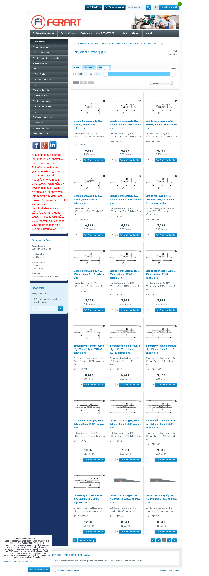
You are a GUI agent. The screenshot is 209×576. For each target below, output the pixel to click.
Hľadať (148, 7)
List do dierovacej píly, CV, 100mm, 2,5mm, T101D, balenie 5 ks (88, 124)
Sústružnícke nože (41, 90)
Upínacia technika (41, 128)
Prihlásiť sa (95, 7)
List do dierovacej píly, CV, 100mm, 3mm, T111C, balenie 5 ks (89, 274)
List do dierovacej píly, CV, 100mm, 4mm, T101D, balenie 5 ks (125, 124)
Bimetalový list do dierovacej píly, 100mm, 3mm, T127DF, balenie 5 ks (161, 424)
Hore (75, 540)
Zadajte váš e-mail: (40, 293)
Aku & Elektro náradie (42, 101)
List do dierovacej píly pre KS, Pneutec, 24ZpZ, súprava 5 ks (161, 499)
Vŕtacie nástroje (40, 63)
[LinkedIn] (53, 148)
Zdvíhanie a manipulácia (43, 117)
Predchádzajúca (153, 540)
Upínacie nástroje (40, 96)
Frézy (35, 85)
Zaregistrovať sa (116, 7)
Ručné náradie (39, 42)
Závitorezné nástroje (42, 79)
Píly (34, 112)
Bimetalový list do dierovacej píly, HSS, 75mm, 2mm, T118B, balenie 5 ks (125, 349)
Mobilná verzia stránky (169, 571)
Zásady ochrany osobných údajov (64, 571)
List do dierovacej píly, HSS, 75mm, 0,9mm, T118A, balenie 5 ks (161, 274)
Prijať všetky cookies (39, 570)
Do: (91, 74)
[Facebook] (36, 148)
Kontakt (149, 33)
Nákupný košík (171, 7)
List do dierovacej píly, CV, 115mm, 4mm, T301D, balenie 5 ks (161, 124)
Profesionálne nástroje (43, 33)
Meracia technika (40, 133)
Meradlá (36, 69)
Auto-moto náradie (41, 47)
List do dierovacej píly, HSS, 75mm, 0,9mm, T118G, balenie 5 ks (125, 274)
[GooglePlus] (44, 148)
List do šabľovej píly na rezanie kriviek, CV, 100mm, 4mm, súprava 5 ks (160, 199)
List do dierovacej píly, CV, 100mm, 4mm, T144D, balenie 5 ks (125, 199)
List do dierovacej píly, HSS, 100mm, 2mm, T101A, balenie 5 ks (89, 424)
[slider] (105, 74)
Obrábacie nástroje (41, 52)
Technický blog (68, 33)
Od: (75, 74)
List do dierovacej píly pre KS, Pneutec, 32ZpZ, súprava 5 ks (125, 499)
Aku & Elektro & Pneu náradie (46, 58)
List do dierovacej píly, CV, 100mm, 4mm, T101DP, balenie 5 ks (88, 199)
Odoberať (60, 308)
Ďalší (174, 540)
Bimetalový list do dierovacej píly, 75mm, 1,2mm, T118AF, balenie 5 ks (89, 349)
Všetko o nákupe (130, 33)
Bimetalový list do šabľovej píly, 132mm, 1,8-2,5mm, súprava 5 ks (88, 499)
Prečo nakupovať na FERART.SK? (97, 33)
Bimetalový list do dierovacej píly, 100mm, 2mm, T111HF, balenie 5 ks (161, 349)
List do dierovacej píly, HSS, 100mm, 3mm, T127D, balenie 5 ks (125, 424)
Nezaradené (38, 122)
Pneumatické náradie (42, 106)
